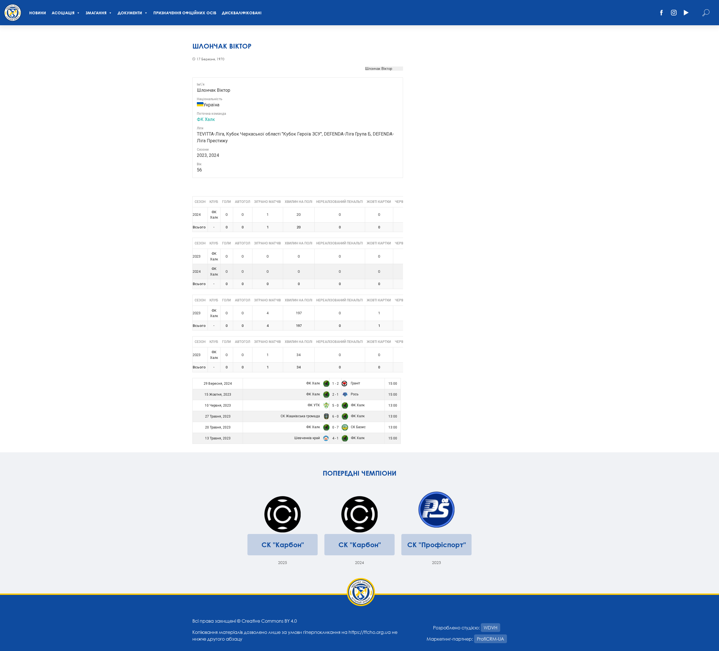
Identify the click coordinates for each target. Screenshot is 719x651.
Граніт (355, 383)
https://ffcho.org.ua (370, 632)
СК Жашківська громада (301, 416)
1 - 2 (335, 384)
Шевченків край (307, 438)
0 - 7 (335, 427)
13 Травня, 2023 (218, 438)
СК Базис (358, 427)
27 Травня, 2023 (218, 416)
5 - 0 (335, 405)
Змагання (96, 12)
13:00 (392, 405)
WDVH (490, 628)
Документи (130, 12)
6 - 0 (335, 416)
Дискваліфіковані (241, 12)
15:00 (392, 384)
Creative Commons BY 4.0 (269, 621)
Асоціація (63, 12)
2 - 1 (335, 394)
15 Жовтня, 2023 (217, 394)
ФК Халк (206, 119)
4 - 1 (335, 438)
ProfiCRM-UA (490, 639)
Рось (354, 394)
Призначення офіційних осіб (184, 12)
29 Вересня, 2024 (218, 384)
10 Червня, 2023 (218, 405)
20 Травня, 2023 (218, 427)
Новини (37, 12)
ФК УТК (314, 405)
